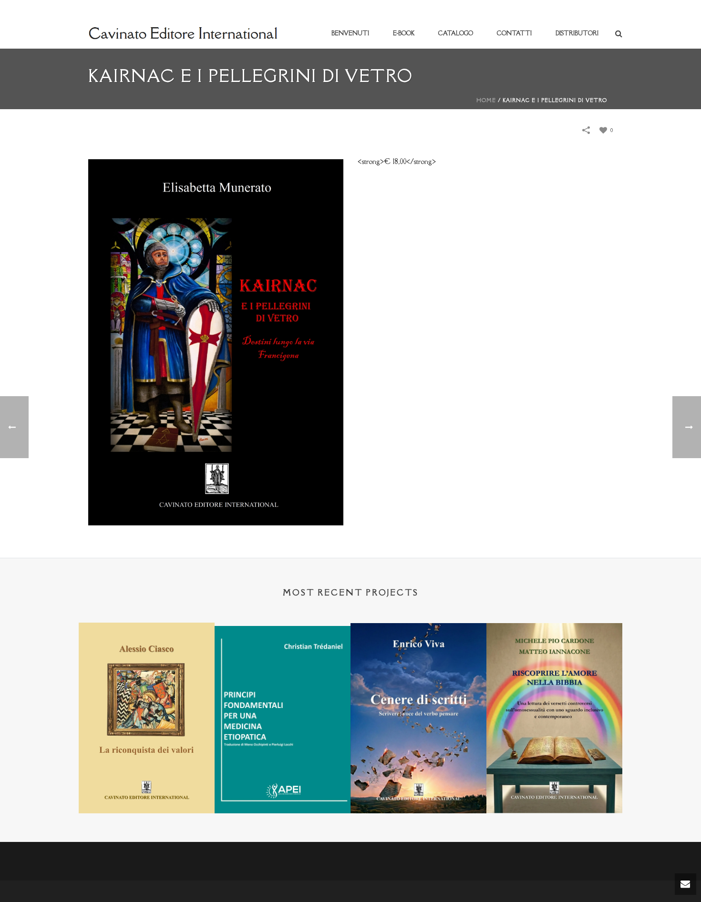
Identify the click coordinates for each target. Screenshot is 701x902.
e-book (403, 33)
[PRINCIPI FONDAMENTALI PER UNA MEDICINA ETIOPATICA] (282, 672)
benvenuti (350, 33)
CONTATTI (514, 33)
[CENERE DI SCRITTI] (418, 669)
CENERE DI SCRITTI (419, 788)
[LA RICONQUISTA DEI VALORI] (147, 669)
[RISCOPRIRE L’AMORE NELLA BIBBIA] (554, 669)
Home (486, 100)
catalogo (455, 33)
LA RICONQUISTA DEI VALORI (146, 788)
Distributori (577, 33)
